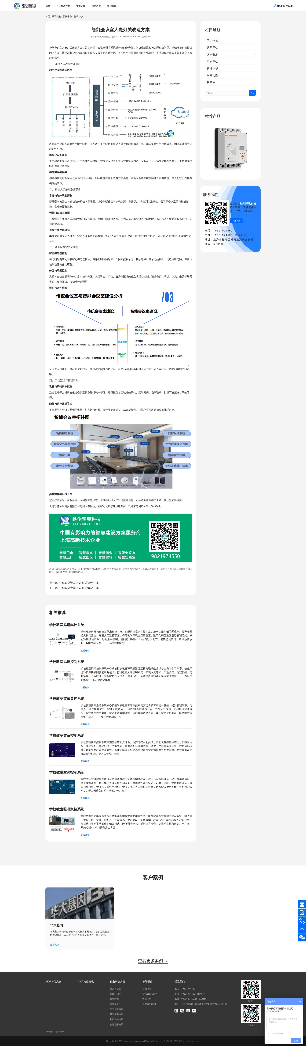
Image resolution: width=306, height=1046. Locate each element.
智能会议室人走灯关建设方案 (80, 582)
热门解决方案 (116, 1019)
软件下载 (212, 68)
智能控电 (146, 988)
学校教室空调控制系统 (66, 772)
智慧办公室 (115, 988)
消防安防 (146, 998)
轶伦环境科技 (179, 47)
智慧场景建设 (116, 1024)
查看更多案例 (153, 960)
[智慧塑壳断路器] (230, 148)
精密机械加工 (61, 1031)
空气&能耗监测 (149, 993)
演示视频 (212, 54)
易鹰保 (211, 82)
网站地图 (212, 75)
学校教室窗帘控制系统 (66, 735)
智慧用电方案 (116, 1014)
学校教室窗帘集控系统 (66, 698)
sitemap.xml (193, 1041)
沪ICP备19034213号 (174, 1041)
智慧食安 (114, 1003)
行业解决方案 (63, 5)
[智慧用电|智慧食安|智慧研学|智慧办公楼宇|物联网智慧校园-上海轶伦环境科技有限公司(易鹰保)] (25, 5)
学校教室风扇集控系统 (66, 624)
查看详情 (85, 650)
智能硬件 (80, 5)
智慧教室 (114, 998)
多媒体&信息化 (149, 1003)
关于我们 (111, 5)
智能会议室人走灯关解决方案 (80, 588)
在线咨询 (236, 220)
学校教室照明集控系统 (66, 808)
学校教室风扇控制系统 (66, 661)
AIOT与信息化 (53, 981)
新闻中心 (67, 16)
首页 (48, 5)
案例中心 (212, 61)
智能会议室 (55, 47)
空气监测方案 (116, 1009)
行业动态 (78, 16)
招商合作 (96, 5)
